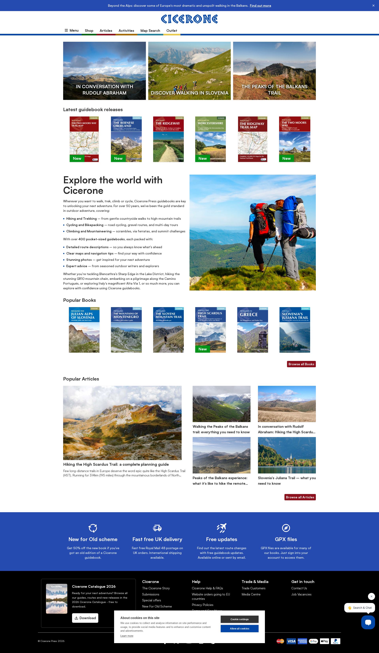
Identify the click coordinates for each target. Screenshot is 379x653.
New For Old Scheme (157, 606)
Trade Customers (253, 588)
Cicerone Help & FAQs (207, 588)
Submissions (150, 594)
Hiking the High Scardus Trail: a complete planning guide (116, 464)
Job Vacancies (301, 594)
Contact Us (299, 588)
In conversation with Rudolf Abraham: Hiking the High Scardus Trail (286, 429)
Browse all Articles (300, 497)
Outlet (171, 30)
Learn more (126, 635)
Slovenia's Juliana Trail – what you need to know (287, 480)
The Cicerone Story (156, 588)
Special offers (151, 600)
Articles (106, 30)
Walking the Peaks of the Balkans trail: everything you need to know (221, 429)
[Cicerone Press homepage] (189, 19)
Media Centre (251, 594)
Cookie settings (240, 619)
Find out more (260, 6)
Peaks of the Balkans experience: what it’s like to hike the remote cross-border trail (220, 481)
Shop (89, 30)
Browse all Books (301, 364)
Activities (126, 30)
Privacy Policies (202, 605)
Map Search (150, 30)
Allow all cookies (239, 628)
